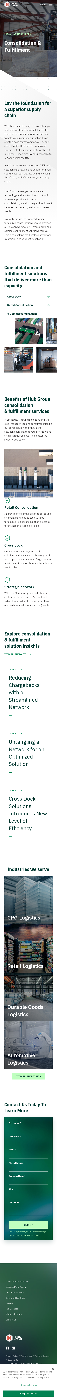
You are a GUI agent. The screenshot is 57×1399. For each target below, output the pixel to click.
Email (12, 1149)
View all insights (15, 654)
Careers (9, 1303)
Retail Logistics (25, 965)
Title (11, 1189)
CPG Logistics (23, 917)
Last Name (15, 1136)
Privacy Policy (14, 1235)
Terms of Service (29, 1235)
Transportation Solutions (17, 1281)
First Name (15, 1123)
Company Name (17, 1176)
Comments (14, 1202)
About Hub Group (14, 1314)
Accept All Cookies (28, 1393)
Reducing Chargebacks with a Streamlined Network (24, 692)
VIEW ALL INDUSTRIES (28, 1076)
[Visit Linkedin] (13, 1348)
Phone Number (16, 1163)
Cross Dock (14, 296)
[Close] (53, 1369)
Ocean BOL (13, 1360)
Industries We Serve (15, 1292)
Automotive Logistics (21, 1059)
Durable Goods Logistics (25, 1010)
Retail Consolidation (20, 305)
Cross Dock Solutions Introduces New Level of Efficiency (28, 813)
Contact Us (11, 1319)
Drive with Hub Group (15, 1298)
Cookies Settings (29, 1385)
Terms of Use (26, 1356)
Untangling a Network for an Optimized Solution (26, 752)
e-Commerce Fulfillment (22, 313)
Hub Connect (12, 1308)
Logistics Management (18, 34)
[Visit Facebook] (7, 1348)
